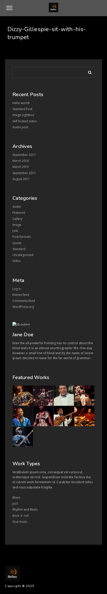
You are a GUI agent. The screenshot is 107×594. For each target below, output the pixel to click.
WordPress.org (23, 307)
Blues (16, 497)
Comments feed (23, 301)
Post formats (21, 237)
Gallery (17, 219)
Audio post (20, 127)
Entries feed (20, 295)
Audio (16, 206)
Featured (18, 212)
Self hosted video (24, 121)
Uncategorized (22, 255)
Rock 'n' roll (20, 516)
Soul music (19, 522)
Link (15, 231)
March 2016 (20, 161)
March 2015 (20, 167)
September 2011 (24, 173)
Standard (18, 249)
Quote (16, 243)
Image (16, 225)
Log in (16, 289)
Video (16, 261)
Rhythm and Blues (25, 509)
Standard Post (22, 109)
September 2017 (24, 155)
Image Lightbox (23, 115)
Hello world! (21, 103)
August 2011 (21, 179)
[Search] (88, 71)
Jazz (15, 503)
